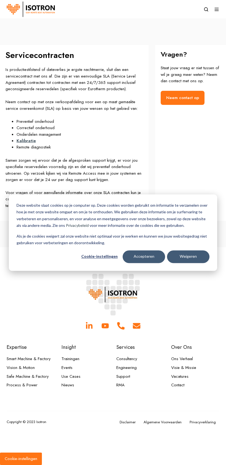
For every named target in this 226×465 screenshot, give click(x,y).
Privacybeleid (77, 225)
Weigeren (188, 256)
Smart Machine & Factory (29, 359)
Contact (177, 385)
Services (125, 347)
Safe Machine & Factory (28, 376)
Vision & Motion (21, 368)
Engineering (126, 368)
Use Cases (70, 376)
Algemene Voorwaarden (163, 422)
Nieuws (67, 385)
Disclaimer (128, 422)
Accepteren (144, 256)
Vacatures (180, 376)
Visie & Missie (183, 368)
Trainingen (70, 359)
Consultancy (126, 359)
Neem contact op (182, 98)
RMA (120, 385)
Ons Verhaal (182, 359)
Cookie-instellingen (99, 256)
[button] (206, 9)
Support (123, 376)
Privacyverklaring (203, 422)
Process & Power (22, 385)
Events (66, 368)
